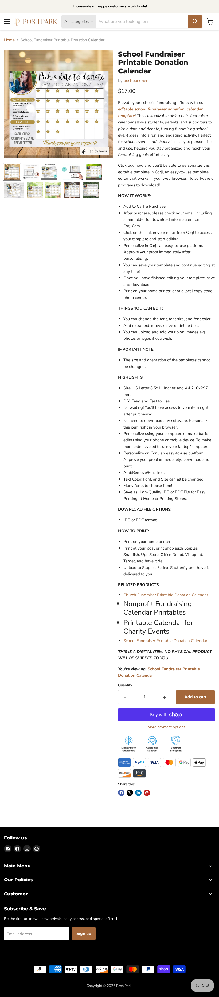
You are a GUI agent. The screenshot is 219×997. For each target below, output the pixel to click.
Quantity (125, 685)
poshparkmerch (138, 80)
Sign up (83, 933)
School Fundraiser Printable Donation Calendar (165, 640)
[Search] (195, 21)
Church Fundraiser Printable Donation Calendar (165, 595)
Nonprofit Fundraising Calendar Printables (157, 608)
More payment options (166, 727)
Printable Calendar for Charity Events (158, 627)
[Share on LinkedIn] (138, 793)
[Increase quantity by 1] (164, 697)
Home (9, 40)
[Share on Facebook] (121, 793)
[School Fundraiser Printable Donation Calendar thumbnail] (12, 171)
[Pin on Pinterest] (147, 793)
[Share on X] (130, 793)
